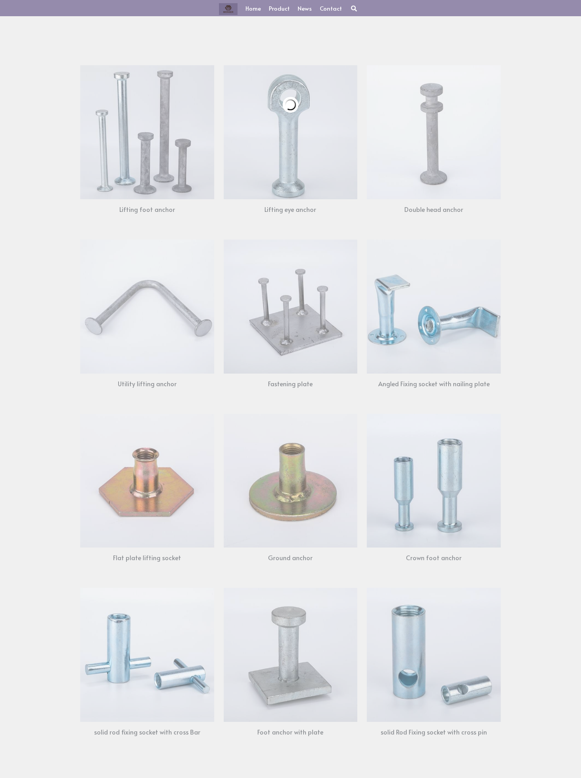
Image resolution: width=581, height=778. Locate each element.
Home (242, 8)
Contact (320, 8)
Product (268, 8)
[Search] (343, 8)
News (294, 8)
